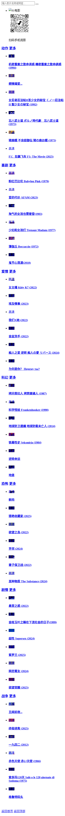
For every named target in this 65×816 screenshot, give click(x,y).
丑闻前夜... (15, 712)
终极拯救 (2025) (19, 728)
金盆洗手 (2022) (19, 336)
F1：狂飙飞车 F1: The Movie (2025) (31, 156)
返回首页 (7, 811)
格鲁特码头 (16, 797)
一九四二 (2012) (19, 744)
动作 (4, 48)
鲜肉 (11, 499)
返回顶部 (19, 811)
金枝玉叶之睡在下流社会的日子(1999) (33, 622)
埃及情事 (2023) (19, 303)
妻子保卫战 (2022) (20, 564)
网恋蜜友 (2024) (19, 671)
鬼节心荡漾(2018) (20, 262)
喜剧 (4, 165)
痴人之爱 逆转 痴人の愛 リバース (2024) (34, 352)
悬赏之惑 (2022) (19, 605)
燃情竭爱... (15, 83)
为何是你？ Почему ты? (24, 368)
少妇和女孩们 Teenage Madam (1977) (32, 230)
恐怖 (4, 484)
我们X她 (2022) (18, 320)
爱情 (4, 271)
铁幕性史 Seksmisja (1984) (25, 442)
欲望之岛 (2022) (19, 532)
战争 (4, 696)
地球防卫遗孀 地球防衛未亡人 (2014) (32, 426)
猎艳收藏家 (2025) (20, 516)
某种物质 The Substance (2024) (28, 581)
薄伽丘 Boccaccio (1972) (23, 246)
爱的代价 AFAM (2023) (23, 197)
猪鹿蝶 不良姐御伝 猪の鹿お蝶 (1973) (32, 140)
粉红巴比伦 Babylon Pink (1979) (29, 181)
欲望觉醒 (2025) (19, 687)
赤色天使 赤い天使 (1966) (25, 761)
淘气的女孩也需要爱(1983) (25, 213)
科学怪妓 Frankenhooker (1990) (29, 409)
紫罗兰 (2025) (17, 654)
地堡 (11, 475)
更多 (12, 48)
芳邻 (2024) (16, 548)
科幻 (4, 377)
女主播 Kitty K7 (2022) (23, 287)
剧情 (4, 590)
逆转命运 (14, 458)
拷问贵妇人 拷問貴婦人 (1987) (28, 393)
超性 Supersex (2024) (22, 638)
